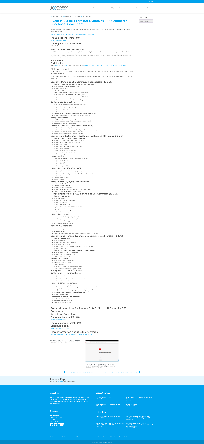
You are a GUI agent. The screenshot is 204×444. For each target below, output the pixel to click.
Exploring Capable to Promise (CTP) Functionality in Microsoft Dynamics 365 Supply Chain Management (139, 425)
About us (121, 437)
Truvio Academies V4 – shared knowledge (108, 404)
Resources (122, 8)
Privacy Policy (113, 437)
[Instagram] (62, 424)
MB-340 (65, 65)
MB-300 (57, 65)
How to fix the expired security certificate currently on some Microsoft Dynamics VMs (100, 365)
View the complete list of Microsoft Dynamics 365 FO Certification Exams (72, 334)
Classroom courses (89, 437)
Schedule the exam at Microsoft (60, 328)
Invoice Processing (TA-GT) (103, 397)
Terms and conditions (103, 437)
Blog (96, 437)
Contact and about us (136, 8)
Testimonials (127, 437)
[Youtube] (55, 424)
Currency (149, 8)
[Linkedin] (59, 424)
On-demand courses (67, 437)
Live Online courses (78, 437)
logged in (60, 381)
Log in (152, 1)
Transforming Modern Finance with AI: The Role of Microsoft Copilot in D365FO (110, 424)
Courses (95, 8)
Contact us (134, 437)
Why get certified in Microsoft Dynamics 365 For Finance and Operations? (72, 34)
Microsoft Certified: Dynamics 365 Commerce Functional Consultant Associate (105, 65)
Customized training (108, 8)
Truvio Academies (54, 437)
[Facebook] (51, 424)
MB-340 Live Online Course (58, 40)
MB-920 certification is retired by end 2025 (65, 341)
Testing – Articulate (131, 404)
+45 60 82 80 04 (55, 421)
